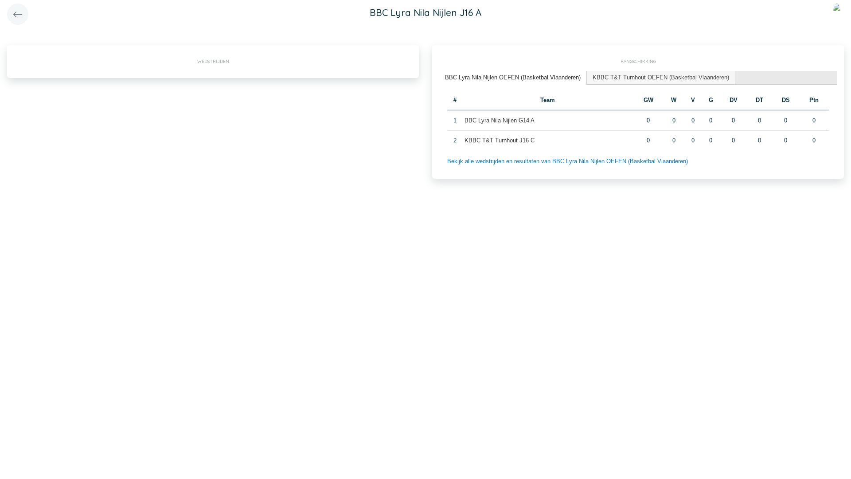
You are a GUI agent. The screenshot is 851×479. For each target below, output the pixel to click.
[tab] (513, 78)
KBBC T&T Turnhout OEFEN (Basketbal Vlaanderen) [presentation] (661, 77)
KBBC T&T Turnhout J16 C (500, 140)
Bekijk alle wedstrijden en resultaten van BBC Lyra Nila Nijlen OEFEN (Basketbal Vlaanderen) (567, 161)
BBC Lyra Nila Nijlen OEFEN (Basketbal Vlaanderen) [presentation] (513, 77)
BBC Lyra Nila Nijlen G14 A (500, 120)
